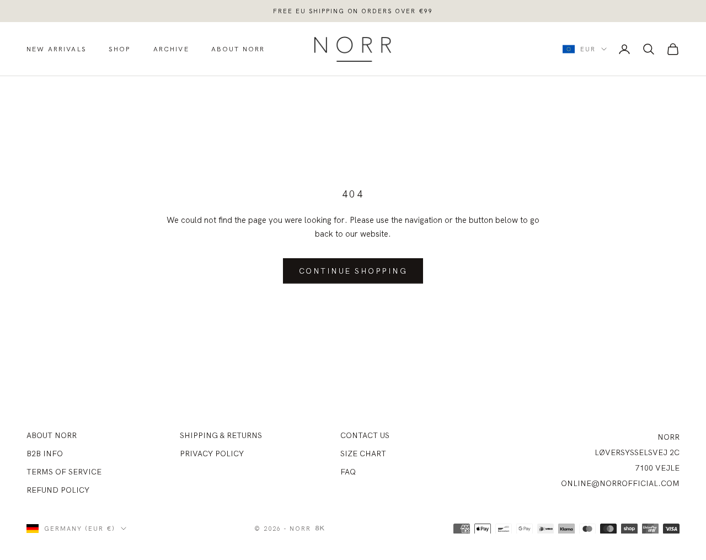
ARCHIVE (171, 49)
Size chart (363, 453)
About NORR (51, 435)
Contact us (364, 435)
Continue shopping (353, 271)
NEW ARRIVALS (56, 49)
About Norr (238, 49)
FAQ (348, 472)
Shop (120, 49)
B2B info (44, 453)
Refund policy (57, 490)
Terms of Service (63, 472)
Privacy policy (212, 453)
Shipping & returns (221, 435)
